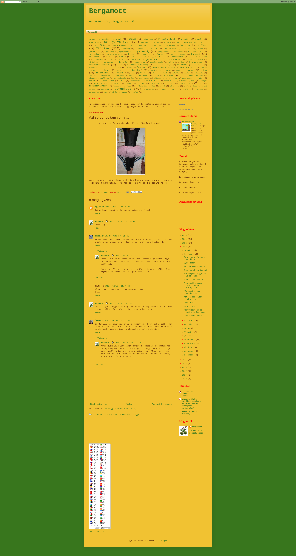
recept (92, 81)
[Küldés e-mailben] (132, 192)
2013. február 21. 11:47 (116, 321)
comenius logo (190, 42)
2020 (185, 379)
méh (133, 73)
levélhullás (155, 70)
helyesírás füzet (115, 54)
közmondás (93, 67)
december (189, 355)
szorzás (98, 83)
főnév (200, 49)
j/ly (110, 60)
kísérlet (123, 62)
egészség (142, 45)
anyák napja (94, 42)
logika (168, 70)
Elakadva (188, 303)
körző (119, 65)
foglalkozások (170, 49)
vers (185, 89)
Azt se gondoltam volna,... (193, 298)
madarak (179, 70)
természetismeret (98, 86)
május (187, 328)
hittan (131, 54)
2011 (185, 239)
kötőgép (168, 65)
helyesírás (95, 54)
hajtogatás (178, 52)
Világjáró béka (196, 125)
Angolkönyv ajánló (194, 280)
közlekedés (198, 65)
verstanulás (94, 92)
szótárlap (115, 83)
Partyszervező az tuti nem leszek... (195, 311)
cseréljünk (101, 45)
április (188, 324)
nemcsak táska (189, 399)
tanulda (155, 83)
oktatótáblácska (196, 75)
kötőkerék (182, 65)
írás (204, 57)
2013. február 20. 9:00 (117, 207)
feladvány (140, 49)
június (188, 332)
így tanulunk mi (158, 57)
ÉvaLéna (99, 321)
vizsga (124, 92)
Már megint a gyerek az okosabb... (195, 275)
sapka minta (169, 81)
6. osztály (104, 39)
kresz (105, 67)
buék (178, 42)
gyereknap (110, 52)
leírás (105, 70)
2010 (185, 235)
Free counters (96, 531)
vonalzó (135, 92)
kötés (158, 65)
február (188, 254)
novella (143, 75)
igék (144, 57)
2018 (185, 375)
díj (132, 45)
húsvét (122, 57)
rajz (199, 78)
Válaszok (102, 251)
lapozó (141, 67)
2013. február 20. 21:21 (115, 236)
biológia (167, 42)
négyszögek (106, 75)
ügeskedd (105, 89)
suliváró (183, 81)
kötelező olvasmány (137, 65)
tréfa (186, 86)
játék (121, 60)
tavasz (170, 83)
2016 (185, 367)
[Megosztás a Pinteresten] (141, 192)
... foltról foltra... (188, 393)
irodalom (99, 60)
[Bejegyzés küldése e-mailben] (128, 192)
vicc (106, 92)
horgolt (195, 54)
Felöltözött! (191, 306)
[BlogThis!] (134, 192)
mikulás (175, 73)
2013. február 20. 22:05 (127, 255)
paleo (175, 78)
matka (120, 73)
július (188, 336)
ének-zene (185, 45)
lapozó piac (186, 68)
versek (200, 89)
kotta (171, 62)
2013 (185, 247)
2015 (185, 364)
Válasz (98, 214)
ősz (132, 78)
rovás (122, 81)
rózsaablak (135, 81)
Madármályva (188, 122)
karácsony (174, 60)
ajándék (117, 39)
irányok (194, 57)
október (188, 347)
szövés (128, 83)
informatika (177, 57)
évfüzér (202, 45)
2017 (185, 371)
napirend (92, 75)
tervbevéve (118, 86)
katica (189, 60)
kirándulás (93, 62)
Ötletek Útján (189, 412)
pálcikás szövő (160, 78)
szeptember (190, 344)
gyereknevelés (125, 52)
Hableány (186, 414)
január (188, 250)
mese (142, 73)
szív (193, 81)
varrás (174, 89)
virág (114, 92)
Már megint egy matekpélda (192, 292)
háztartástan (195, 52)
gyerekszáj (143, 51)
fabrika (102, 48)
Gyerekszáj (189, 263)
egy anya (99, 207)
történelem (174, 86)
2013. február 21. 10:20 (121, 303)
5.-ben (92, 39)
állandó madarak (167, 39)
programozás (187, 78)
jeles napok (153, 59)
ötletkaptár (144, 78)
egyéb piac (156, 45)
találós (141, 83)
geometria (94, 52)
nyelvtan (168, 75)
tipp (129, 86)
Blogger (163, 541)
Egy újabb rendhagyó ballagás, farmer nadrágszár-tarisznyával (191, 404)
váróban (163, 89)
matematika (102, 73)
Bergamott (107, 11)
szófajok (203, 81)
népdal (131, 75)
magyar (191, 70)
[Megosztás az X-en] (136, 192)
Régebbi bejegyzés (162, 404)
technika (185, 83)
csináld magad (119, 45)
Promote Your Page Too (186, 109)
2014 (185, 360)
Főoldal (129, 404)
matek (204, 70)
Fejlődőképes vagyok (195, 267)
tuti (195, 86)
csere (204, 42)
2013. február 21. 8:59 (117, 286)
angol (198, 39)
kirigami (108, 62)
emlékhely (170, 45)
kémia (200, 60)
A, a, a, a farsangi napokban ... (195, 258)
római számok (108, 81)
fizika (153, 49)
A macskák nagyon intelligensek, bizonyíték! (193, 285)
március (188, 321)
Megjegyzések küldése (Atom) (120, 409)
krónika (117, 68)
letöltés (121, 70)
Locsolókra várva (193, 316)
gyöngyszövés (163, 52)
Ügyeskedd (92, 32)
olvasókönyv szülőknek (99, 78)
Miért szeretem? (160, 73)
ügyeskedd (123, 89)
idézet (134, 57)
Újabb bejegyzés (98, 404)
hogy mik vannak (178, 54)
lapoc (129, 67)
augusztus (190, 340)
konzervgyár (140, 62)
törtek (162, 86)
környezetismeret (99, 65)
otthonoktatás (120, 78)
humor (111, 57)
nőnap (157, 75)
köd (182, 62)
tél (201, 83)
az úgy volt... (117, 42)
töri (153, 86)
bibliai (156, 42)
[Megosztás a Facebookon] (139, 192)
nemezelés (120, 75)
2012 (185, 243)
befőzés (144, 42)
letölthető (136, 70)
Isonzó (185, 395)
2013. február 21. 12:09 (127, 343)
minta (186, 73)
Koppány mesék (156, 62)
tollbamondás (141, 86)
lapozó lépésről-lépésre (164, 67)
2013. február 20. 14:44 (121, 221)
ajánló (132, 39)
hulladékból (95, 57)
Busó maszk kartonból (195, 270)
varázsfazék (148, 89)
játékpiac (136, 60)
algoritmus (148, 39)
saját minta (150, 81)
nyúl (182, 75)
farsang (126, 49)
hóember (160, 54)
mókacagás (198, 73)
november (189, 351)
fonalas (186, 49)
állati (184, 39)
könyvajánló (195, 62)
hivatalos (146, 54)
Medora (98, 236)
